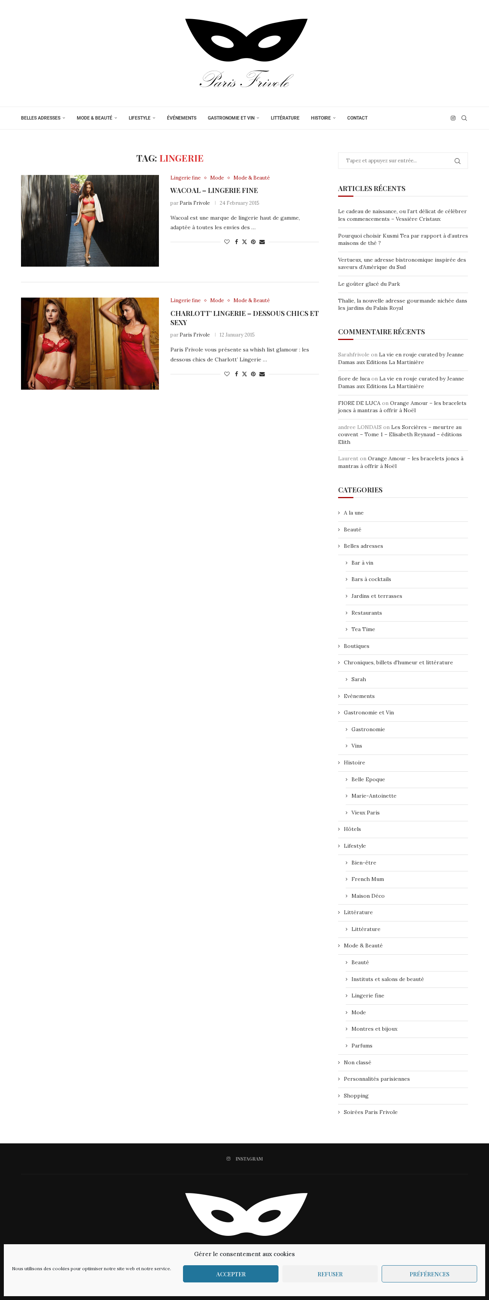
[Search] (464, 118)
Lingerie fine (367, 995)
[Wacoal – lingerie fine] (90, 221)
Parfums (361, 1045)
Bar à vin (362, 562)
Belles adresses (40, 118)
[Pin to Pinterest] (253, 241)
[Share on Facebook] (236, 241)
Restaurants (366, 612)
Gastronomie (368, 729)
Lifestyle (140, 118)
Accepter (231, 1274)
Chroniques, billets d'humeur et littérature (398, 662)
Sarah (358, 679)
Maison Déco (368, 895)
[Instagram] (453, 118)
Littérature (285, 118)
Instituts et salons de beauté (387, 979)
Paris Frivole (195, 203)
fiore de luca (354, 378)
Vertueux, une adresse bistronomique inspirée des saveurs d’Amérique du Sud (402, 263)
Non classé (357, 1062)
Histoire (321, 118)
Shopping (356, 1095)
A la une (354, 512)
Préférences (429, 1274)
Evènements (359, 696)
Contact (357, 118)
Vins (356, 745)
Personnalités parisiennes (377, 1078)
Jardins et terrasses (376, 596)
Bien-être (363, 862)
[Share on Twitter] (244, 241)
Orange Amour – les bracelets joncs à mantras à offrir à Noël (402, 407)
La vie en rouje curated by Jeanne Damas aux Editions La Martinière (401, 358)
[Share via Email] (262, 241)
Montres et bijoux (374, 1028)
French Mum (367, 879)
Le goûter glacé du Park (369, 283)
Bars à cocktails (371, 579)
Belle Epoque (368, 779)
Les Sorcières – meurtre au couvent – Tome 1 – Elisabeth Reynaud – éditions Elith (400, 434)
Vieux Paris (365, 812)
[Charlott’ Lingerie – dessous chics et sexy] (90, 343)
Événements (181, 118)
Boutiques (356, 646)
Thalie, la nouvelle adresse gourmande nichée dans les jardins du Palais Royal (402, 304)
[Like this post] (227, 241)
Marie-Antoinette (374, 795)
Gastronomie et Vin (231, 118)
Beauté (352, 529)
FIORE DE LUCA (359, 403)
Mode (358, 1012)
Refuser (330, 1274)
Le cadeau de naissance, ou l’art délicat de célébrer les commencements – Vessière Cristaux (402, 215)
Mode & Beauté (94, 118)
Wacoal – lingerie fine (214, 190)
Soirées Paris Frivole (371, 1112)
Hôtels (352, 829)
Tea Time (363, 629)
